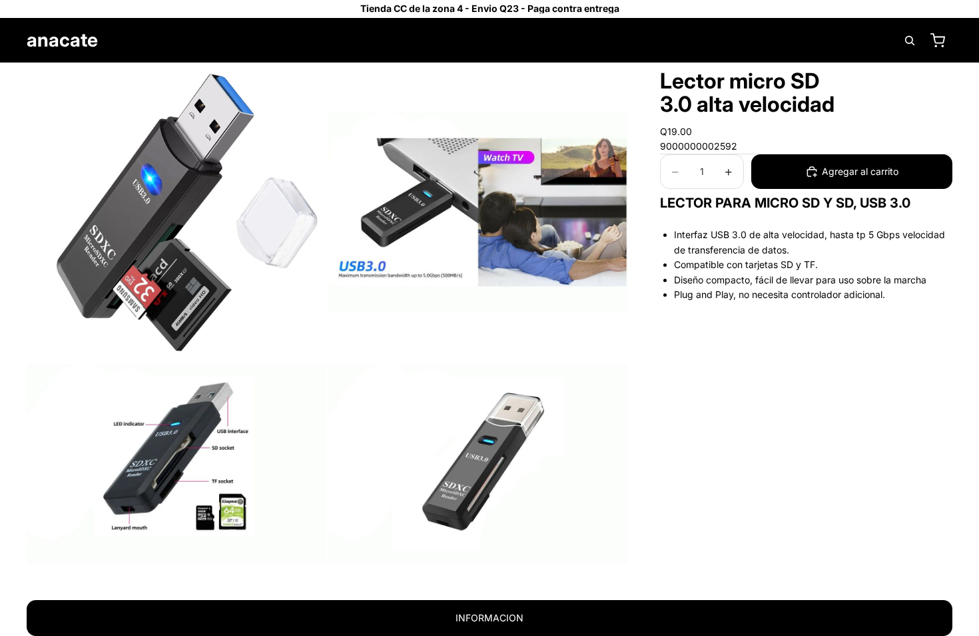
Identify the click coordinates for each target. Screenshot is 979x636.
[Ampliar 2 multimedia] (478, 212)
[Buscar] (909, 40)
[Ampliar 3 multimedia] (176, 464)
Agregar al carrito (860, 171)
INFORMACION (489, 617)
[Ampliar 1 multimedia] (176, 212)
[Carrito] (937, 40)
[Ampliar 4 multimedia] (478, 464)
